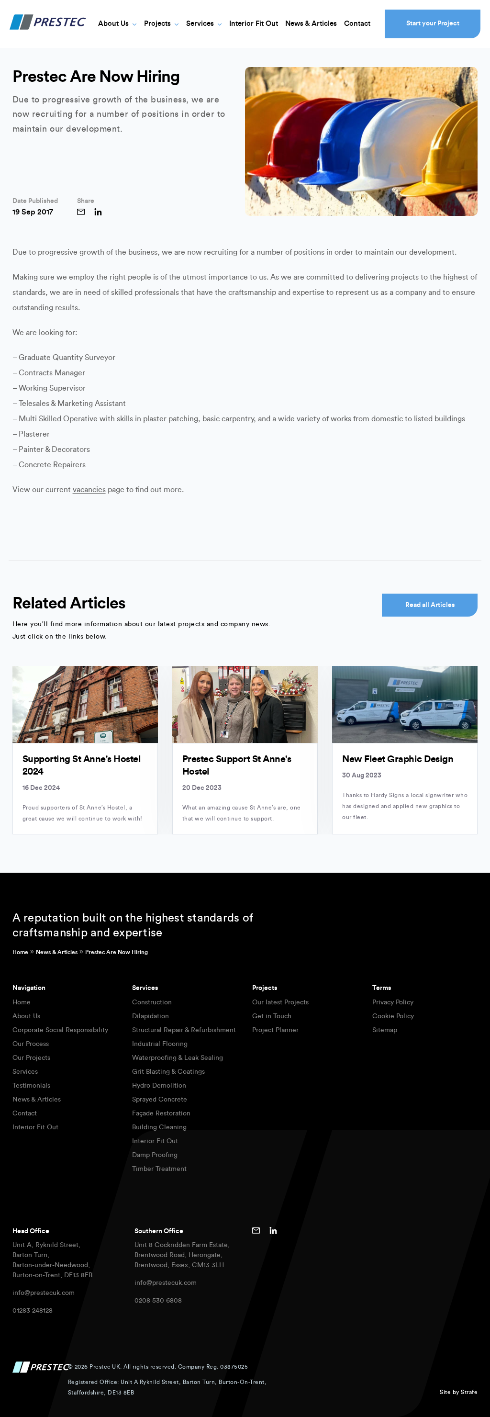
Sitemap (384, 1030)
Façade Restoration (161, 1113)
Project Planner (275, 1030)
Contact (357, 23)
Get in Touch (271, 1016)
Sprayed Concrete (159, 1099)
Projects (157, 23)
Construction (152, 1002)
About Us (113, 23)
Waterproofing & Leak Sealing (177, 1058)
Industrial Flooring (160, 1044)
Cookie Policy (393, 1016)
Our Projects (31, 1058)
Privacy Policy (392, 1002)
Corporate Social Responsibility (60, 1030)
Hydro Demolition (159, 1085)
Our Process (30, 1044)
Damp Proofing (155, 1155)
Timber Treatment (159, 1169)
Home (20, 952)
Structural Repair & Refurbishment (184, 1030)
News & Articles (311, 23)
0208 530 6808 (158, 1300)
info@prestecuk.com (43, 1293)
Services (200, 23)
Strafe (469, 1392)
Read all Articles (430, 605)
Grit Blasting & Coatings (168, 1071)
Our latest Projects (280, 1002)
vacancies (89, 490)
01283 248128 (32, 1310)
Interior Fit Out (253, 23)
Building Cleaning (159, 1127)
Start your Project (432, 23)
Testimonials (31, 1085)
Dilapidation (150, 1016)
